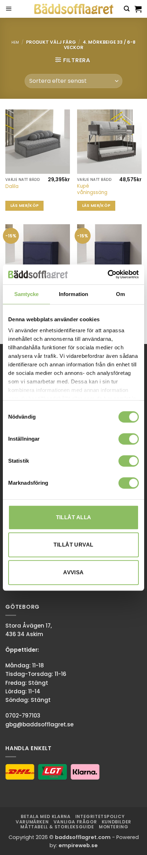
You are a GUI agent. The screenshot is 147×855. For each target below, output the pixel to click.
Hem (15, 42)
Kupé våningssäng (92, 189)
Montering (113, 827)
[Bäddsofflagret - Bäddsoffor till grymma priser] (74, 9)
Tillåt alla (73, 517)
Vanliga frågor (75, 822)
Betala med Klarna (45, 816)
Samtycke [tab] (26, 294)
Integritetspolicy (100, 816)
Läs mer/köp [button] (24, 205)
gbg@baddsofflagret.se (39, 724)
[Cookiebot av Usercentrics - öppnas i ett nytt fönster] (107, 274)
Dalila (12, 186)
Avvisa (73, 572)
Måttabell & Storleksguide (57, 827)
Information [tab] (73, 294)
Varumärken (32, 822)
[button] (8, 8)
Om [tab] (120, 294)
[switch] (128, 439)
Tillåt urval (73, 545)
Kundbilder (116, 822)
